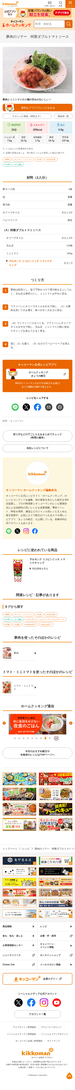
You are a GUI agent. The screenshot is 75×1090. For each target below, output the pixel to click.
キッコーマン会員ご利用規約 (29, 1041)
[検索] (68, 24)
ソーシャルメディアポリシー (54, 1034)
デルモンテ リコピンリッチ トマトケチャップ (30, 263)
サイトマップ (53, 1041)
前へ (4, 723)
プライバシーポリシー (51, 1027)
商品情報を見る (40, 568)
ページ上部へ (69, 1075)
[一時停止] (56, 738)
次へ (70, 723)
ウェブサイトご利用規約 (24, 1027)
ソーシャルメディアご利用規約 (21, 1034)
